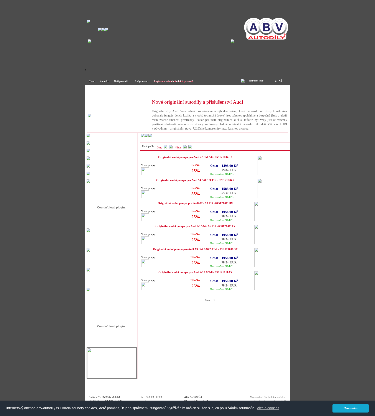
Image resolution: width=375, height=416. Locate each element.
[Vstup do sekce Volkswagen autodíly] (232, 41)
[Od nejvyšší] (165, 147)
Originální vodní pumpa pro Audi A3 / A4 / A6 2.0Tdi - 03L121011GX (195, 249)
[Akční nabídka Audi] (213, 91)
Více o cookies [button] (268, 408)
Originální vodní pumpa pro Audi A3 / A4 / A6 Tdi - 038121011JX (195, 226)
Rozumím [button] (350, 408)
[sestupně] (185, 147)
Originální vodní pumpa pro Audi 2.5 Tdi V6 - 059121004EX (195, 157)
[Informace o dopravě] (88, 290)
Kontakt (104, 81)
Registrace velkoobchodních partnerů (173, 81)
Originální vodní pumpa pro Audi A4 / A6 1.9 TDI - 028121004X (195, 180)
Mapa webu (256, 397)
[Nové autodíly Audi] (162, 91)
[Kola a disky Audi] (263, 91)
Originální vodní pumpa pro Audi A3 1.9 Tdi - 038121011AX (195, 272)
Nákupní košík (256, 80)
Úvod (91, 81)
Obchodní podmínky (274, 397)
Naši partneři (121, 81)
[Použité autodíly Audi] (112, 91)
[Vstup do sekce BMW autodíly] (89, 41)
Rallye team (141, 81)
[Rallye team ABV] (112, 377)
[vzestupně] (190, 147)
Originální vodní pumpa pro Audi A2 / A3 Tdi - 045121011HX (195, 203)
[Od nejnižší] (171, 147)
